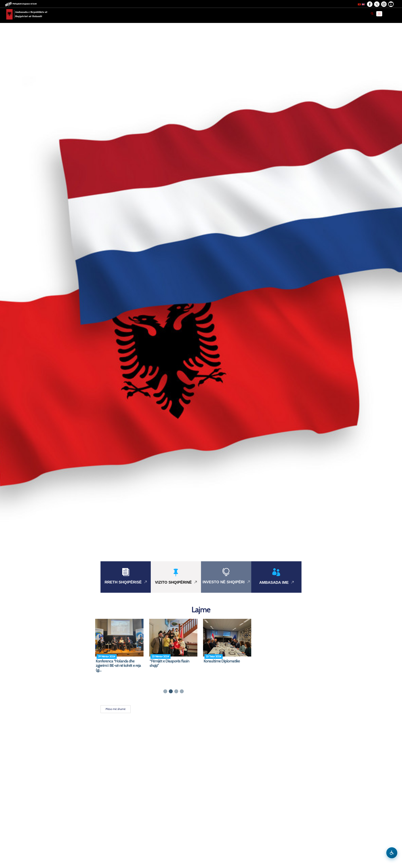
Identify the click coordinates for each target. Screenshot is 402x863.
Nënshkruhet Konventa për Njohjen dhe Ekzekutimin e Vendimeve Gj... (116, 665)
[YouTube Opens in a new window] (390, 4)
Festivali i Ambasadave (167, 661)
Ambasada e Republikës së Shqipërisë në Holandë (31, 14)
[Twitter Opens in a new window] (376, 4)
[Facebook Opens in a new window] (369, 4)
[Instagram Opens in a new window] (383, 4)
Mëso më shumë (116, 709)
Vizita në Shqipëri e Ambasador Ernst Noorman (227, 663)
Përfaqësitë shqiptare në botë (25, 4)
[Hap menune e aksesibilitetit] (391, 852)
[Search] (372, 13)
